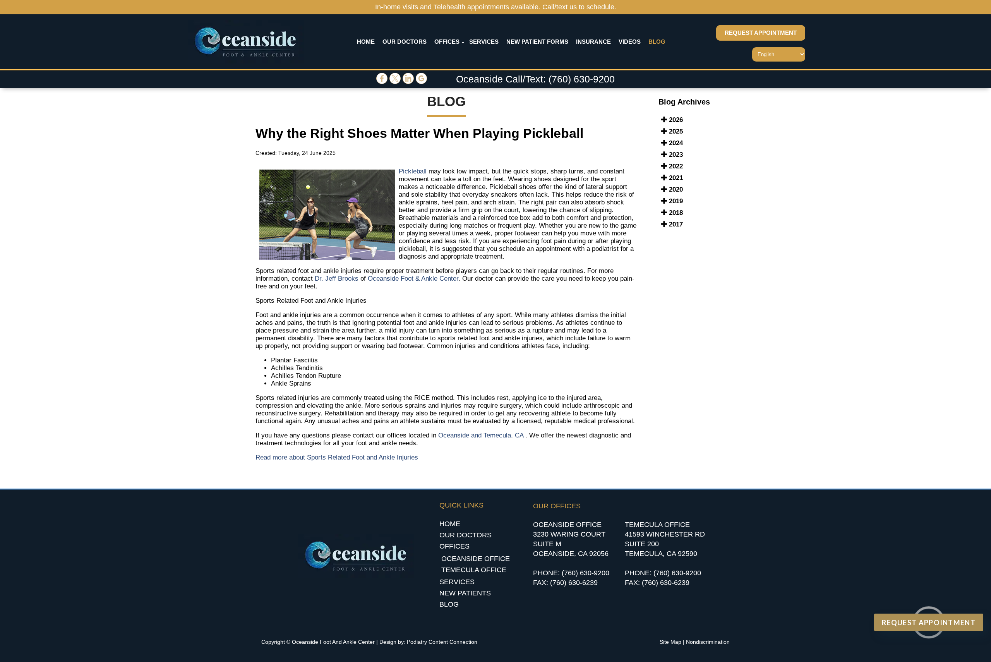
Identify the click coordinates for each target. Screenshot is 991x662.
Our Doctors (404, 42)
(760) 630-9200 (582, 79)
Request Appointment (761, 33)
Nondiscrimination (708, 642)
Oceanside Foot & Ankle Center (413, 278)
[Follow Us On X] (395, 82)
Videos (630, 42)
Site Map (670, 642)
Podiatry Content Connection (442, 642)
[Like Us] (381, 82)
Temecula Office (473, 570)
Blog (656, 42)
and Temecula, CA (497, 435)
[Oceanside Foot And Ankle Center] (246, 41)
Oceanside (453, 435)
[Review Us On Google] (421, 82)
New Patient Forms (537, 42)
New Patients (465, 593)
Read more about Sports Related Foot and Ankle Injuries (336, 457)
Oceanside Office (475, 559)
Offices (446, 42)
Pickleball (413, 171)
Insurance (593, 42)
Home (366, 42)
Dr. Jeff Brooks (336, 278)
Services (484, 42)
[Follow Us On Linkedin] (408, 82)
